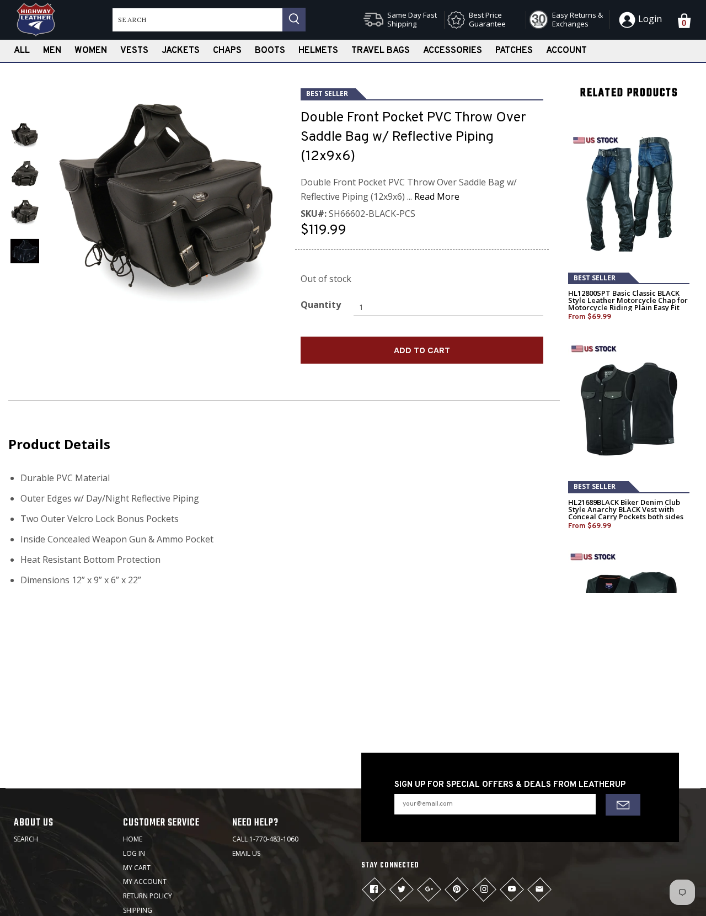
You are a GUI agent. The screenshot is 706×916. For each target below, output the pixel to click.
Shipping (137, 910)
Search (26, 839)
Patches (514, 50)
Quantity (321, 305)
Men (52, 50)
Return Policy (147, 896)
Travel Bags (380, 50)
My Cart (137, 867)
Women (90, 50)
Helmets (318, 50)
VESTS (134, 50)
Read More (436, 196)
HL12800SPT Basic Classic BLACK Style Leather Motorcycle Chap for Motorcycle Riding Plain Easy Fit (628, 300)
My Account (145, 881)
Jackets (181, 50)
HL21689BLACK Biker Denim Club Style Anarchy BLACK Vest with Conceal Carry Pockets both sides (625, 509)
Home (132, 839)
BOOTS (270, 50)
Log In (134, 853)
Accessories (452, 50)
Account (566, 50)
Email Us (246, 853)
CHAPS (227, 50)
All (22, 50)
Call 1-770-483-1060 (265, 839)
